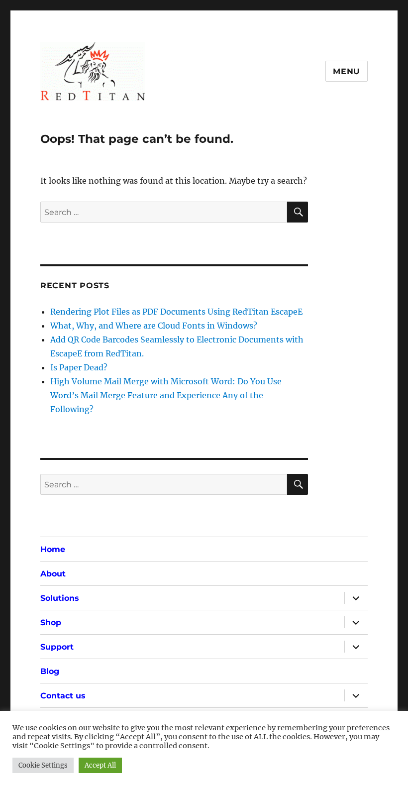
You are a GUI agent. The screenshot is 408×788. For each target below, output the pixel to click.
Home (52, 549)
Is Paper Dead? (78, 367)
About (53, 573)
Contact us (63, 695)
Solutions (59, 598)
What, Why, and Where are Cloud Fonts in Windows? (153, 326)
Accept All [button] (100, 765)
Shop (50, 622)
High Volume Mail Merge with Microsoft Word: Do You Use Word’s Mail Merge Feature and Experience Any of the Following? (166, 395)
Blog (49, 671)
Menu (346, 71)
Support (57, 647)
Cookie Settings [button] (43, 765)
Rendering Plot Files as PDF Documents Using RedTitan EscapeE (176, 312)
